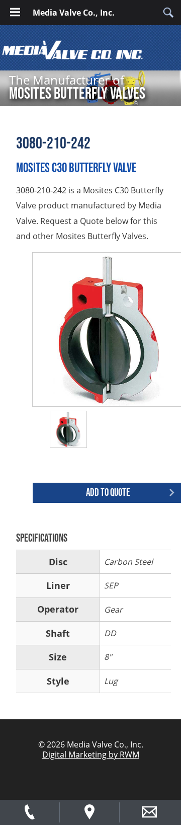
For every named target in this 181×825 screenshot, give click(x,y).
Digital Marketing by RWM (90, 754)
